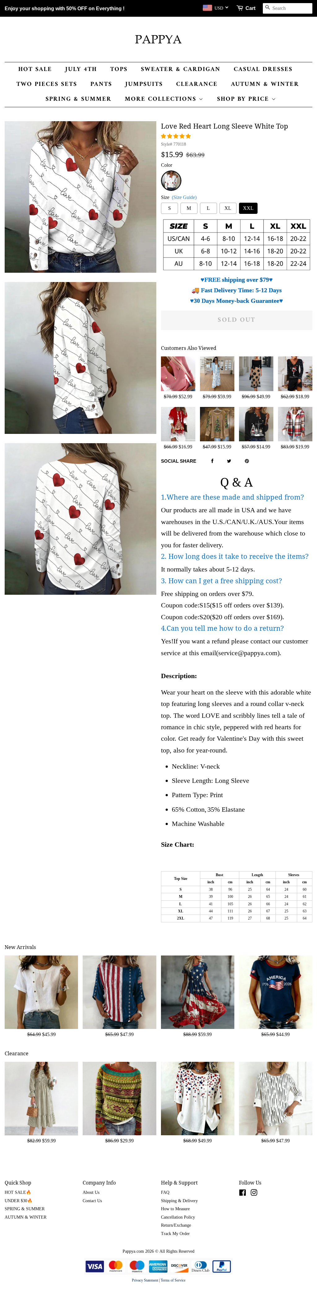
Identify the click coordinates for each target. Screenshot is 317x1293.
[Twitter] (229, 461)
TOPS (119, 69)
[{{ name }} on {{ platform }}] (242, 1194)
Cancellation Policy (178, 1217)
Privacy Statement (145, 1280)
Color (166, 165)
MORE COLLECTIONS (162, 99)
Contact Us (92, 1200)
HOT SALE (35, 69)
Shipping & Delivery (179, 1200)
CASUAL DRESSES (263, 69)
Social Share (178, 461)
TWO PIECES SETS (46, 84)
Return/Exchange (176, 1225)
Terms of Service (173, 1280)
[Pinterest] (247, 461)
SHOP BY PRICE (244, 99)
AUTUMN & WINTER (265, 84)
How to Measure (175, 1209)
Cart (250, 8)
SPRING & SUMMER (78, 99)
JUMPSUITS (144, 84)
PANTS (101, 84)
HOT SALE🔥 (18, 1192)
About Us (91, 1192)
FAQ (165, 1192)
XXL (248, 208)
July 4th (81, 69)
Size (179, 197)
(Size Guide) (184, 197)
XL (227, 208)
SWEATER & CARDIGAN (180, 69)
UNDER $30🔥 (19, 1200)
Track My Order (175, 1233)
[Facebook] (212, 461)
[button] (176, 136)
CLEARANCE (197, 84)
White (171, 174)
